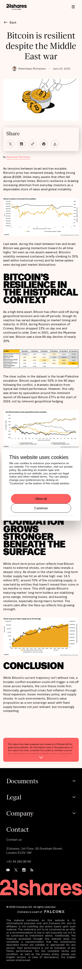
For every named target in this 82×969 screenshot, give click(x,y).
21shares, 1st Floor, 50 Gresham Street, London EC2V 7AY (34, 850)
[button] (73, 6)
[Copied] (33, 144)
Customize (41, 508)
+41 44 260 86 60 (18, 861)
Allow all (41, 498)
